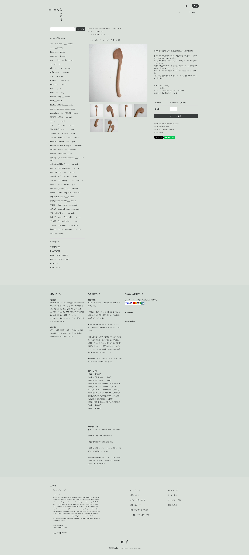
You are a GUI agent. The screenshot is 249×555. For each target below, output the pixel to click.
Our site (192, 12)
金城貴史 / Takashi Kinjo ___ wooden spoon (108, 28)
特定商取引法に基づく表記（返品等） (167, 123)
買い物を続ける (159, 132)
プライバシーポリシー (175, 500)
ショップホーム (135, 490)
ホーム (90, 28)
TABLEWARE (99, 31)
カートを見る (172, 495)
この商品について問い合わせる (165, 129)
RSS (169, 505)
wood (107, 35)
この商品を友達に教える (162, 126)
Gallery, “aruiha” (59, 490)
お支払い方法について (137, 500)
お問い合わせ (134, 495)
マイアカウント (173, 490)
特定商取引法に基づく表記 (139, 510)
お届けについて (135, 505)
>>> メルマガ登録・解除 (139, 515)
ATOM (174, 505)
